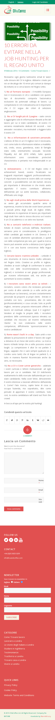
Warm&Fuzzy (46, 716)
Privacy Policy (10, 685)
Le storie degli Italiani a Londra (19, 644)
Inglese (7, 582)
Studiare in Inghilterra (14, 648)
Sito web (40, 500)
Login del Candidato (40, 2)
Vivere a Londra (11, 663)
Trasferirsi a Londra (13, 656)
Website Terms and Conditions (19, 695)
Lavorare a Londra (13, 640)
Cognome (8, 605)
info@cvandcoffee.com (13, 558)
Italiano (20, 2)
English (11, 2)
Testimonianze (11, 652)
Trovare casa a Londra (15, 660)
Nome (41, 481)
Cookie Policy (10, 690)
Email (41, 491)
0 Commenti (24, 71)
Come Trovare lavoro (39, 71)
